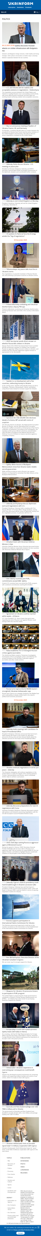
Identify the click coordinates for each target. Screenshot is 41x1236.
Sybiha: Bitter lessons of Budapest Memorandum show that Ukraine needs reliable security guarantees (19, 466)
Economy (10, 1171)
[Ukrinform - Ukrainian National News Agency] (20, 3)
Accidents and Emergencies (12, 1191)
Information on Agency (12, 1201)
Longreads (24, 1170)
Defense (10, 1177)
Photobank (28, 7)
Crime (9, 1187)
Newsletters (20, 7)
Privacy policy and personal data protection (13, 1217)
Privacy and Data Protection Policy (23, 1230)
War (9, 1161)
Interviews (24, 1161)
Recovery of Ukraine (11, 1164)
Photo (22, 1164)
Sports (10, 1184)
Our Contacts (12, 1205)
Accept (20, 1233)
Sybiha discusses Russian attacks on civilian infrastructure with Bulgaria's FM (19, 48)
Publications (25, 1158)
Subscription (11, 7)
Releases (23, 1173)
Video (22, 1167)
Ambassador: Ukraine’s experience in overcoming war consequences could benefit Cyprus (18, 1070)
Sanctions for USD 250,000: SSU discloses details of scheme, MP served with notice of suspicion (19, 420)
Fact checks (11, 1174)
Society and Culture (11, 1181)
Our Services (11, 1212)
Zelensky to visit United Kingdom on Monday (22, 201)
